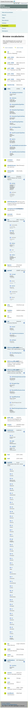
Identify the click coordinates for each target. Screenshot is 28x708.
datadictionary (11, 165)
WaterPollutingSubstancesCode (14, 408)
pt (12, 604)
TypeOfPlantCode (14, 396)
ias (8, 316)
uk (12, 636)
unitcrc (13, 254)
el (12, 520)
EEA (8, 1)
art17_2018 (10, 79)
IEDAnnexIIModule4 (11, 370)
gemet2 (9, 270)
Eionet (8, 9)
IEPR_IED (10, 417)
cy (12, 497)
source (13, 285)
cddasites (14, 98)
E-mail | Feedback (6, 703)
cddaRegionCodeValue (14, 92)
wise (8, 687)
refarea (13, 243)
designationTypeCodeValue (14, 116)
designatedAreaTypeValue (14, 104)
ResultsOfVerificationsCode (14, 390)
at (12, 474)
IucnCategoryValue (14, 127)
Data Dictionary (13, 9)
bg (12, 488)
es (12, 525)
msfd (8, 649)
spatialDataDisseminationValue (14, 145)
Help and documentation (7, 12)
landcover (10, 430)
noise (9, 654)
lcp (8, 643)
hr (12, 549)
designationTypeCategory (14, 110)
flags (13, 230)
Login (16, 3)
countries (14, 665)
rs (12, 613)
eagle (13, 441)
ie (12, 558)
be (12, 484)
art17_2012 (10, 73)
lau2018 (9, 462)
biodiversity (10, 84)
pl (12, 599)
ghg (8, 305)
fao (8, 219)
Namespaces (5, 31)
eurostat (9, 214)
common (10, 160)
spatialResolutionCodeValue (14, 151)
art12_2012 (10, 57)
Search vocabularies (9, 47)
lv (12, 586)
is (12, 563)
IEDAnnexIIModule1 (11, 347)
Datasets (4, 15)
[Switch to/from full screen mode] (19, 3)
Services (4, 28)
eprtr (8, 176)
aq (8, 52)
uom (8, 682)
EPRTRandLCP (11, 201)
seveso (9, 672)
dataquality (10, 171)
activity (13, 183)
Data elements (5, 20)
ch (12, 493)
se (12, 618)
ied (8, 321)
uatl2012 (14, 446)
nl (12, 595)
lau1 (8, 454)
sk (12, 627)
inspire (9, 424)
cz (12, 502)
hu (12, 553)
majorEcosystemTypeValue (14, 132)
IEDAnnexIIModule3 (11, 361)
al (12, 469)
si (12, 622)
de (12, 507)
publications (11, 660)
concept (13, 274)
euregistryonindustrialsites (11, 208)
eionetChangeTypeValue (14, 121)
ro (12, 609)
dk (12, 511)
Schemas (4, 23)
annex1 (13, 326)
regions (13, 139)
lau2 (8, 458)
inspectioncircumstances (14, 333)
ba (12, 478)
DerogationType (14, 383)
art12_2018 (10, 62)
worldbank (10, 693)
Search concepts (20, 47)
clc (12, 435)
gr (12, 544)
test (8, 678)
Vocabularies (5, 25)
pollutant (14, 340)
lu (12, 581)
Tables (3, 17)
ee (12, 516)
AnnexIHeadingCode (14, 352)
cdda (8, 88)
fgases (9, 265)
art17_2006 (10, 68)
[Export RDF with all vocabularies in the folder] (24, 89)
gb (12, 539)
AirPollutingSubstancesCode (14, 376)
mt (12, 590)
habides (9, 310)
